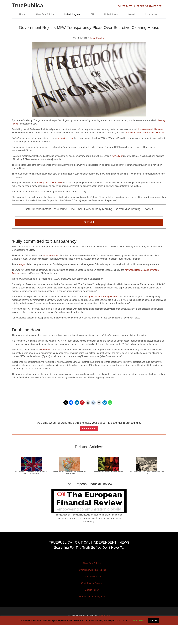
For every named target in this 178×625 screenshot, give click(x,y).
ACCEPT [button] (153, 620)
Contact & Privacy (92, 576)
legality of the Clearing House (102, 296)
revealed (45, 349)
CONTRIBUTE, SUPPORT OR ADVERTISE (140, 6)
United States (111, 14)
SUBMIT (89, 222)
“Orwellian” (117, 156)
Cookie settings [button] (138, 620)
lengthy (22, 264)
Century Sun (103, 615)
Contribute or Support (91, 583)
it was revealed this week (150, 129)
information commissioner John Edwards (144, 132)
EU (92, 14)
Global (131, 14)
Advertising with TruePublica (92, 570)
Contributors (151, 14)
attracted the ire (50, 255)
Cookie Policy (92, 590)
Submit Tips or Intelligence (92, 596)
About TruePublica (45, 14)
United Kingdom (72, 14)
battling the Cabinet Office (50, 182)
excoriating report (65, 138)
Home (22, 14)
